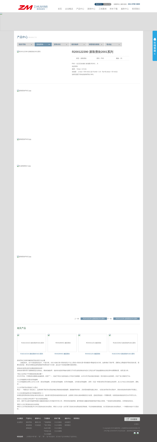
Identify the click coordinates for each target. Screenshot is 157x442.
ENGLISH (107, 4)
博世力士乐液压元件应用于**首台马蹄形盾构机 (32, 399)
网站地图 (137, 431)
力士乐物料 (47, 434)
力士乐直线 (58, 428)
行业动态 (38, 425)
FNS (102, 58)
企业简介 (20, 422)
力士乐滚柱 (58, 422)
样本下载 (114, 9)
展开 (155, 46)
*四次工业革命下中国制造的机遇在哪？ (30, 374)
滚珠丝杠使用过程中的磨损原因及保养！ (30, 368)
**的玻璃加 (47, 422)
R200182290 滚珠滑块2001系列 (94, 319)
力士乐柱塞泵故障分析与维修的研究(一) (30, 393)
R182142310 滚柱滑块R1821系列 (31, 354)
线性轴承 (75, 44)
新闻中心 (91, 9)
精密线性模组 (94, 44)
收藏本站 (117, 4)
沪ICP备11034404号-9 (111, 431)
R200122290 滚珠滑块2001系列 (126, 319)
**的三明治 (47, 425)
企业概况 (69, 9)
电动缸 (109, 44)
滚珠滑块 (83, 58)
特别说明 (20, 436)
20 (121, 58)
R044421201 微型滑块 (92, 354)
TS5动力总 (47, 431)
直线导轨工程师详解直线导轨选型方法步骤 (31, 360)
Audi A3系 (47, 428)
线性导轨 (22, 44)
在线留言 (68, 422)
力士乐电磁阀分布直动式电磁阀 (27, 379)
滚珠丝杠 (57, 44)
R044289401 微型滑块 (62, 354)
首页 (60, 9)
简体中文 (99, 4)
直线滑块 (39, 44)
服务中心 (125, 9)
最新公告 (38, 422)
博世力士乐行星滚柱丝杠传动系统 (28, 404)
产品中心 (80, 9)
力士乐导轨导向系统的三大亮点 (27, 387)
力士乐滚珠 (58, 425)
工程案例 (102, 9)
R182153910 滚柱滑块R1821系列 (123, 354)
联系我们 (136, 9)
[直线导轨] (33, 7)
